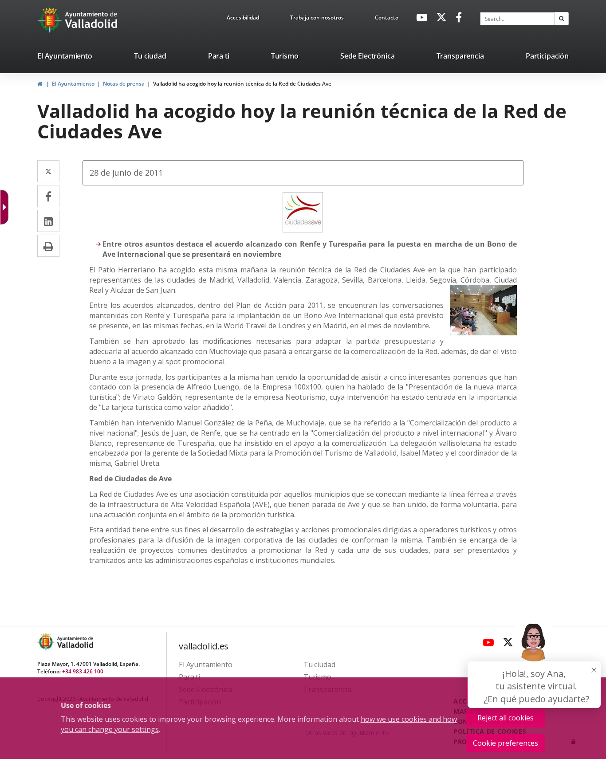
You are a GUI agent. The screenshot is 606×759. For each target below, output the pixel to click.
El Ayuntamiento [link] (73, 83)
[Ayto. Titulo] (74, 642)
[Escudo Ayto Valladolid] (46, 642)
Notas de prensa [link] (124, 83)
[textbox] (517, 18)
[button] (561, 18)
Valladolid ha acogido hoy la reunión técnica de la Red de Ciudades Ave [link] (242, 83)
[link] (243, 19)
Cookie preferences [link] (505, 743)
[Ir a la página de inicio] (50, 20)
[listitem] (64, 57)
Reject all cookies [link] (505, 718)
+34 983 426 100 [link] (82, 671)
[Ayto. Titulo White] (91, 20)
